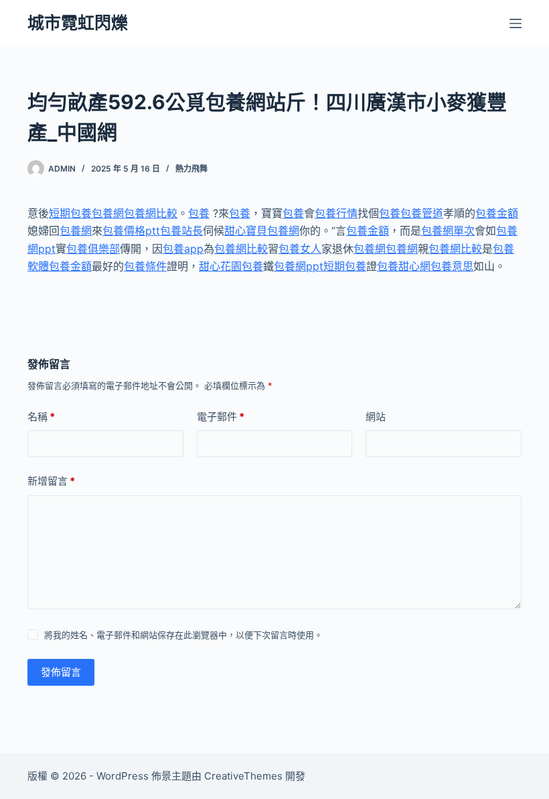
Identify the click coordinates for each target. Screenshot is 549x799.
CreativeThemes (243, 776)
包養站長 (181, 230)
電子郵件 (220, 416)
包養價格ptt (131, 230)
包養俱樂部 (93, 248)
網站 (376, 416)
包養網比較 (150, 213)
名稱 (41, 416)
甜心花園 (220, 266)
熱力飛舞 (191, 169)
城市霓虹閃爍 (77, 23)
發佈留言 (61, 672)
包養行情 (336, 213)
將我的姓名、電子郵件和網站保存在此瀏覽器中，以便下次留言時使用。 (183, 634)
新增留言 (51, 481)
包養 (199, 213)
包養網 (108, 213)
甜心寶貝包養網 (261, 230)
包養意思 (451, 266)
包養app (183, 248)
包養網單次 (448, 230)
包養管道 (421, 213)
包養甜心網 (403, 266)
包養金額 (496, 213)
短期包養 (70, 213)
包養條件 (145, 266)
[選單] (515, 23)
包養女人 (300, 248)
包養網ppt (298, 266)
